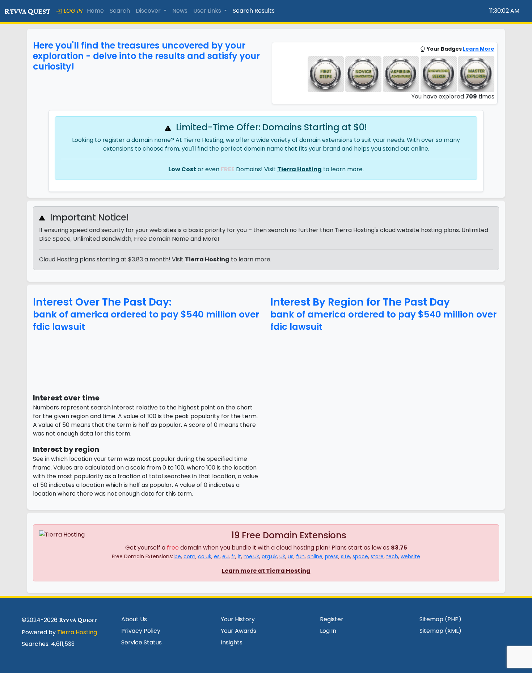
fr (233, 556)
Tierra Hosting (299, 169)
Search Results (254, 11)
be (177, 556)
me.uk (251, 556)
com (189, 556)
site (345, 556)
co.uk (204, 556)
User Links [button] (208, 11)
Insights (231, 642)
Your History (238, 619)
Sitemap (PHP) (440, 619)
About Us (134, 619)
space (360, 556)
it (239, 556)
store (377, 556)
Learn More (478, 48)
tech (392, 556)
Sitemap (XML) (440, 631)
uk (282, 556)
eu (225, 556)
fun (300, 556)
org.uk (269, 556)
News (179, 11)
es (217, 556)
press (331, 556)
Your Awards (238, 631)
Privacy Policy (140, 631)
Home (95, 11)
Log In (328, 631)
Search (120, 11)
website (410, 556)
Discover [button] (149, 11)
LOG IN (72, 11)
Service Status (141, 642)
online (314, 556)
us (291, 556)
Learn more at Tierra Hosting (266, 571)
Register (331, 619)
